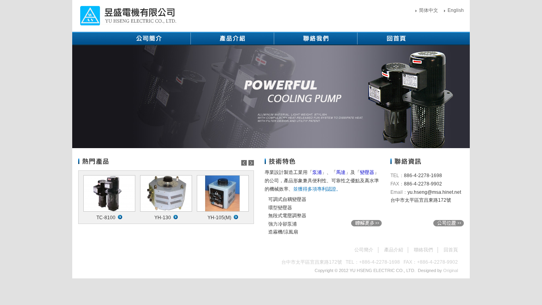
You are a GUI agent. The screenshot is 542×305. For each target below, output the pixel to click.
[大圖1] (271, 96)
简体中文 (428, 10)
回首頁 (451, 250)
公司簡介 (363, 250)
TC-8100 (105, 217)
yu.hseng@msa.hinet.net (434, 192)
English (456, 10)
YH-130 (162, 217)
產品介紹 (393, 250)
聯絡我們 (423, 250)
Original (450, 270)
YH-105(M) (219, 217)
